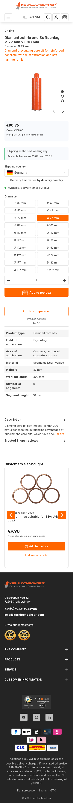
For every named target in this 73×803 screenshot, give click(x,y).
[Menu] (8, 17)
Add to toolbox (38, 546)
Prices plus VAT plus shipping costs (26, 536)
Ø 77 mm (53, 217)
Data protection (26, 790)
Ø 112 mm (20, 232)
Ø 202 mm (53, 270)
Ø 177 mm (20, 262)
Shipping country (15, 166)
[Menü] (49, 697)
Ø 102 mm (53, 225)
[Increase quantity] (64, 280)
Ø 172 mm (53, 255)
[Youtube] (24, 717)
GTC (53, 790)
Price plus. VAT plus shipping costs (24, 134)
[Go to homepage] (36, 5)
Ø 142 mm (20, 247)
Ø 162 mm (20, 255)
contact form (25, 624)
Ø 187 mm (20, 270)
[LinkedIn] (49, 717)
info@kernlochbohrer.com (24, 615)
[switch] (42, 705)
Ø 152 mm (53, 247)
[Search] (48, 17)
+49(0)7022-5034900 (20, 609)
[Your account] (56, 17)
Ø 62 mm (53, 210)
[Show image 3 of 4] (62, 100)
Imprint (43, 790)
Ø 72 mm (20, 217)
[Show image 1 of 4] (62, 91)
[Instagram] (36, 717)
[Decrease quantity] (8, 280)
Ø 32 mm (20, 203)
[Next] (63, 111)
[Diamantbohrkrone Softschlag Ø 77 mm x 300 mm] (36, 93)
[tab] (35, 426)
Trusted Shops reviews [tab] (21, 440)
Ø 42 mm (53, 203)
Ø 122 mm (53, 232)
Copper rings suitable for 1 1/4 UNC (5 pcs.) (35, 518)
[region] (36, 93)
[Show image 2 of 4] (62, 96)
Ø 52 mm (20, 210)
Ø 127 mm (20, 240)
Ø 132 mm (53, 240)
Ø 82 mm (20, 225)
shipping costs (49, 758)
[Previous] (54, 111)
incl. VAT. (31, 17)
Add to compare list (36, 311)
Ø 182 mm (53, 262)
